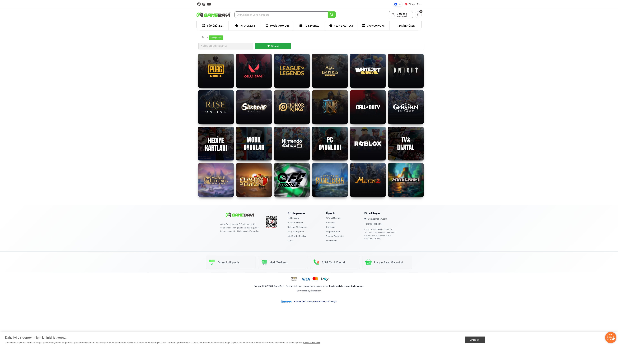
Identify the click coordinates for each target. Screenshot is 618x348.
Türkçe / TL (414, 4)
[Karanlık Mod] (397, 4)
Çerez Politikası (311, 342)
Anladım (474, 339)
